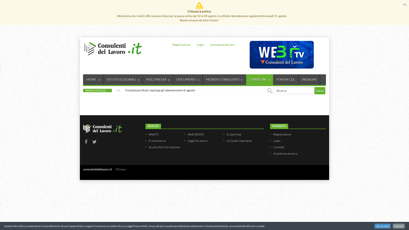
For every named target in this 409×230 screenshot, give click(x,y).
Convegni (258, 79)
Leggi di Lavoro (197, 140)
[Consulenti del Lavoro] (113, 48)
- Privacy (120, 169)
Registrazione (181, 44)
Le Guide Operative (239, 140)
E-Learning (234, 134)
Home (91, 79)
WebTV (154, 134)
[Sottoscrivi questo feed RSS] (322, 106)
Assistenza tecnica (222, 44)
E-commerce (157, 140)
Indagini (309, 79)
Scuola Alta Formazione (164, 147)
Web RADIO (196, 134)
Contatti (278, 147)
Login (200, 44)
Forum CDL (286, 79)
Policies (399, 226)
